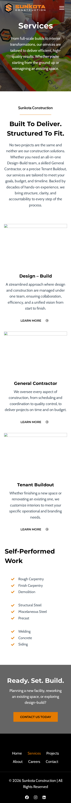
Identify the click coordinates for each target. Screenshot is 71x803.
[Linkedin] (44, 797)
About (17, 761)
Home (17, 753)
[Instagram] (35, 797)
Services (34, 753)
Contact (52, 761)
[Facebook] (27, 797)
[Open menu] (61, 8)
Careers (34, 761)
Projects (52, 753)
